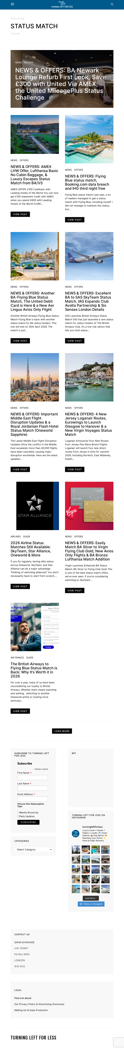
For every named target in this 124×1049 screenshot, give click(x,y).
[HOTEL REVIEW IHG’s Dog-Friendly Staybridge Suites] (86, 869)
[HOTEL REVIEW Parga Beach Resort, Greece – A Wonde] (95, 850)
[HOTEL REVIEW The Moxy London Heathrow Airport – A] (86, 879)
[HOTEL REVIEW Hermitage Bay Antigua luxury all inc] (86, 859)
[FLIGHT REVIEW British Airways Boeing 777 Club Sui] (86, 889)
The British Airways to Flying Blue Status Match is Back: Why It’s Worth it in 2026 (34, 670)
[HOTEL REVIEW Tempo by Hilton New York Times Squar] (105, 850)
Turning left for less (33, 1037)
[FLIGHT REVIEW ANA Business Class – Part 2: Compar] (76, 879)
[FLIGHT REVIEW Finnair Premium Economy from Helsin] (105, 879)
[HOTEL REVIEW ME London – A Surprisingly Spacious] (76, 869)
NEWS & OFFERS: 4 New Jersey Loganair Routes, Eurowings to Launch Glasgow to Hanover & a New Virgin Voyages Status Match (88, 424)
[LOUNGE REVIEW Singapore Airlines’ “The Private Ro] (105, 859)
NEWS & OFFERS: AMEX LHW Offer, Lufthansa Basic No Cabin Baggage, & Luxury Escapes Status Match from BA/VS (34, 174)
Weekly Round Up (28, 812)
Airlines (16, 536)
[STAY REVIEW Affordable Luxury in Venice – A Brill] (76, 889)
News (18, 62)
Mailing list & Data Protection (31, 1010)
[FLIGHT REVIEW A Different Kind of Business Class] (105, 889)
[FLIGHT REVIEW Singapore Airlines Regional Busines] (95, 869)
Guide (26, 536)
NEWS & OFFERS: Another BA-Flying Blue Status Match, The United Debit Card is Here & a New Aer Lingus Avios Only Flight (33, 301)
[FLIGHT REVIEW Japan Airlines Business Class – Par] (95, 879)
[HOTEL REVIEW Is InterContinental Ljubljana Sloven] (76, 859)
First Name (24, 773)
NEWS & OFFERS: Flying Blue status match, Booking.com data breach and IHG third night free (87, 182)
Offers (28, 62)
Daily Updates (27, 816)
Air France (17, 657)
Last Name (24, 783)
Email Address (26, 794)
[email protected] (24, 942)
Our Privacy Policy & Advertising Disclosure (39, 1004)
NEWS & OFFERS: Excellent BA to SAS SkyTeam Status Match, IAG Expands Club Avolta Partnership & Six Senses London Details (88, 301)
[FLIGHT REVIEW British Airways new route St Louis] (86, 850)
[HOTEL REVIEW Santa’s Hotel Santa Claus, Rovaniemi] (95, 889)
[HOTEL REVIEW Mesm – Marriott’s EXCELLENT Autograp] (105, 869)
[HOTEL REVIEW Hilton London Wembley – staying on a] (76, 850)
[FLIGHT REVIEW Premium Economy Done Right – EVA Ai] (95, 859)
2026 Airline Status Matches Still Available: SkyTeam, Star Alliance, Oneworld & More (31, 549)
